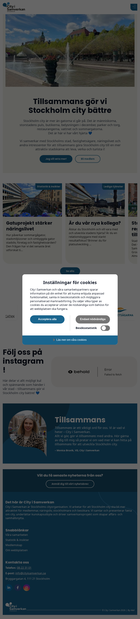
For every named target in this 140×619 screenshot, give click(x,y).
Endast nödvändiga (93, 319)
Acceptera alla (47, 319)
